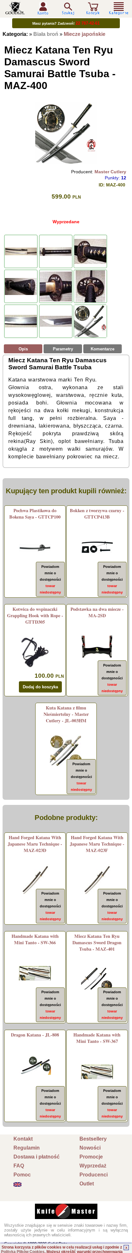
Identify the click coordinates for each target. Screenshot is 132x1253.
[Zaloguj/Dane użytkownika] (43, 12)
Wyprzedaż (92, 1165)
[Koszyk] (93, 12)
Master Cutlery (110, 171)
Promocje (91, 1156)
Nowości (90, 1148)
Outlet (86, 1183)
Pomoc (22, 1174)
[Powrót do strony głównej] (15, 12)
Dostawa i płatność (36, 1156)
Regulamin (26, 1148)
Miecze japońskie (84, 34)
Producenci (93, 1174)
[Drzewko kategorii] (119, 8)
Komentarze (102, 349)
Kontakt (23, 1139)
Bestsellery (93, 1139)
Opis (23, 349)
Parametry (63, 349)
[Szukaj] (68, 8)
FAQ (18, 1165)
